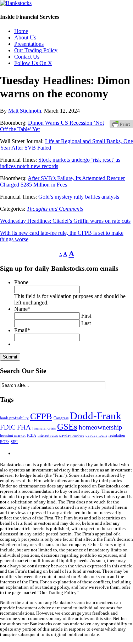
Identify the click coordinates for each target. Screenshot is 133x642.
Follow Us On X (33, 63)
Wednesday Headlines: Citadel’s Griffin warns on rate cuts (65, 221)
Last (86, 323)
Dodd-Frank (95, 415)
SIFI (14, 442)
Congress (61, 418)
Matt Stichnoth (24, 111)
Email (22, 330)
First (86, 316)
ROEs (4, 442)
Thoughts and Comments (55, 209)
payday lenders (71, 435)
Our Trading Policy (35, 50)
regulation (117, 435)
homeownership (100, 427)
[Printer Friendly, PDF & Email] (121, 123)
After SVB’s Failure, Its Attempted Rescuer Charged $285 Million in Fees (62, 181)
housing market (13, 435)
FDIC (8, 427)
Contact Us (26, 57)
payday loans (96, 435)
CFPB (41, 416)
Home (21, 31)
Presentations (29, 44)
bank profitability (14, 418)
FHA (24, 427)
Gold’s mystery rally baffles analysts (78, 197)
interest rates (48, 435)
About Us (25, 37)
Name (22, 309)
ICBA (31, 435)
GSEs (67, 426)
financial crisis (44, 428)
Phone (21, 282)
